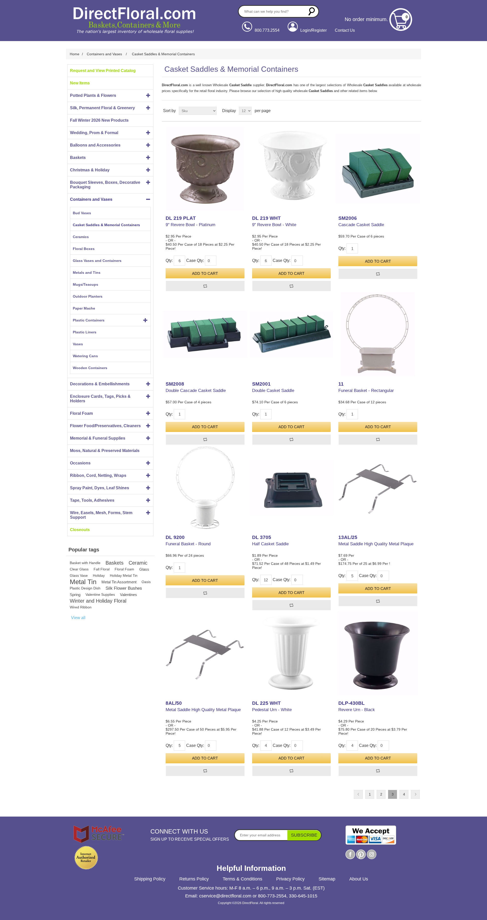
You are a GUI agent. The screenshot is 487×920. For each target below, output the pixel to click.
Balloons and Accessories (95, 145)
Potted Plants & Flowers (93, 95)
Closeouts (80, 530)
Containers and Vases (91, 199)
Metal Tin (83, 582)
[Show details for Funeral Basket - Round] (205, 488)
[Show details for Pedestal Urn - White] (291, 653)
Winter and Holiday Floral (98, 601)
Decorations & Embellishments (100, 384)
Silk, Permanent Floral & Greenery (102, 108)
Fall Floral (102, 569)
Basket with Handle (85, 563)
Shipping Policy (149, 878)
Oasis (146, 582)
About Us (358, 878)
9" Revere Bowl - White (274, 224)
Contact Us (345, 30)
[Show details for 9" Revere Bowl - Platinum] (205, 168)
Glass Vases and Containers (97, 261)
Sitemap (327, 878)
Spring (75, 594)
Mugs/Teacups (85, 284)
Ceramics (81, 237)
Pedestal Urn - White (272, 709)
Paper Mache (84, 308)
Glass (144, 569)
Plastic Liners (84, 332)
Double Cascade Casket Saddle (196, 390)
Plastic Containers (89, 320)
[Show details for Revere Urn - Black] (378, 653)
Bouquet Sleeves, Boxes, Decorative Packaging (105, 184)
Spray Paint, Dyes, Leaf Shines (99, 488)
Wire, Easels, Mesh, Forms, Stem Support (101, 515)
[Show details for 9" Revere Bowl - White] (291, 168)
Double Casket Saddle (273, 390)
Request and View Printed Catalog (103, 70)
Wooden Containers (90, 368)
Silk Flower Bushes (124, 588)
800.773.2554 (267, 30)
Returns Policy (194, 878)
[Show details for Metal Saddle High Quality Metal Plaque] (378, 488)
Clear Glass (79, 569)
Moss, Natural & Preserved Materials (105, 450)
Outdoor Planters (87, 296)
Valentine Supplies (100, 594)
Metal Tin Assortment (118, 582)
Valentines (128, 594)
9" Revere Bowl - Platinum (190, 224)
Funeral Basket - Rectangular (366, 390)
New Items (80, 83)
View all (78, 618)
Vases (78, 344)
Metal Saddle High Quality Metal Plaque (375, 544)
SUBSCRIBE (304, 835)
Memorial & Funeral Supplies (97, 438)
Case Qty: (195, 260)
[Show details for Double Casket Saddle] (291, 334)
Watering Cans (85, 356)
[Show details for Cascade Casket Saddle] (378, 168)
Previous (358, 794)
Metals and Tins (86, 272)
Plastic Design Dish (85, 588)
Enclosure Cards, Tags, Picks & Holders (100, 398)
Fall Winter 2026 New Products (99, 120)
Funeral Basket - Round (188, 544)
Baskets (78, 157)
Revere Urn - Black (356, 709)
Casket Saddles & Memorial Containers (106, 225)
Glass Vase (79, 575)
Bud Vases (82, 213)
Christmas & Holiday (90, 170)
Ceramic (138, 563)
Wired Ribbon (81, 607)
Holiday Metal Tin (123, 575)
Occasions (80, 463)
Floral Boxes (84, 249)
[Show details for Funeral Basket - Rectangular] (378, 334)
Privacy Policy (290, 878)
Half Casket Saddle (270, 544)
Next (415, 794)
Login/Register (313, 30)
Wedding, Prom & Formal (94, 133)
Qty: (169, 260)
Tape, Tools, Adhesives (92, 500)
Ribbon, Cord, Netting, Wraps (98, 475)
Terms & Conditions (242, 878)
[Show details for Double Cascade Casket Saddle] (205, 334)
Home (74, 54)
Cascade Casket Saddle (361, 224)
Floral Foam (81, 413)
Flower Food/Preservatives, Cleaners (105, 426)
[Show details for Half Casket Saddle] (291, 488)
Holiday (99, 575)
